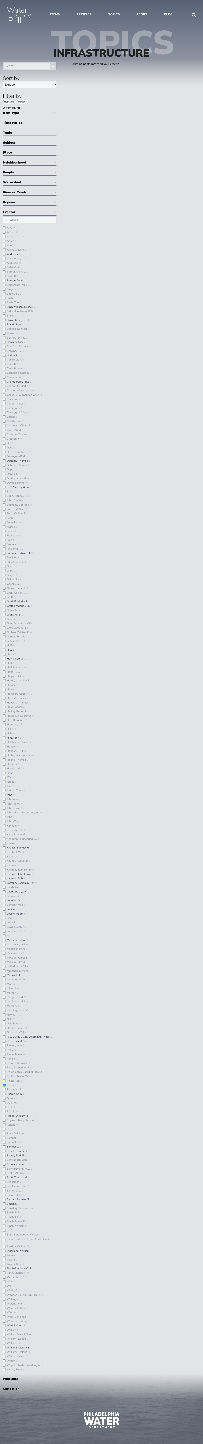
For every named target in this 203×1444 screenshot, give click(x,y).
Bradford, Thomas (18, 346)
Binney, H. (13, 293)
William (11, 1330)
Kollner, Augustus (17, 861)
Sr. (8, 1230)
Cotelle (11, 417)
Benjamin (12, 289)
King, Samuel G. (16, 834)
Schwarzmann (15, 1164)
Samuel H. (13, 1142)
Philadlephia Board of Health (24, 1072)
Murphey (12, 1006)
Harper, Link (14, 676)
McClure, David (16, 962)
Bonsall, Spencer (17, 329)
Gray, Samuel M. (16, 628)
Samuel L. (13, 1146)
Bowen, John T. (16, 337)
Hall (9, 663)
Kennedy (12, 825)
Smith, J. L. (13, 1217)
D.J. (9, 443)
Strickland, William (18, 1251)
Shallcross (13, 1182)
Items (55, 14)
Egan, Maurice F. (17, 496)
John (9, 795)
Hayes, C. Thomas (18, 702)
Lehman (11, 896)
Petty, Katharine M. (18, 1067)
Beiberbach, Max (17, 285)
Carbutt (11, 364)
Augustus (12, 263)
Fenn (10, 518)
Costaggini (13, 408)
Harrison (12, 685)
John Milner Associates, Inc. (23, 812)
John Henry (13, 804)
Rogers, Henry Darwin (20, 1120)
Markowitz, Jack (16, 944)
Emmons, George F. (18, 505)
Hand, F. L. (13, 672)
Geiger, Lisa (14, 579)
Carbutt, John (15, 368)
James (10, 781)
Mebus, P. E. (14, 975)
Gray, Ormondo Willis (20, 623)
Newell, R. (13, 1015)
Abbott (11, 232)
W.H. (10, 1286)
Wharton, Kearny (17, 1321)
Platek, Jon (13, 1080)
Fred (9, 540)
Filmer (10, 531)
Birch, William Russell (20, 307)
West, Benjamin (16, 1317)
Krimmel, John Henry (19, 869)
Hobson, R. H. (15, 751)
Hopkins (12, 764)
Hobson (11, 746)
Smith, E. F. (13, 1212)
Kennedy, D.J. (15, 830)
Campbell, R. (14, 359)
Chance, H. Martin (17, 386)
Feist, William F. (16, 513)
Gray (9, 619)
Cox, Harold (14, 430)
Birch (10, 298)
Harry (10, 689)
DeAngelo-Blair (16, 456)
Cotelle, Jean (14, 421)
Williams (12, 1343)
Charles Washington (19, 390)
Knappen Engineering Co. (22, 839)
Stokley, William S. (18, 1246)
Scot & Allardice (16, 1173)
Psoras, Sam (14, 1094)
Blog (168, 14)
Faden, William (16, 509)
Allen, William (15, 249)
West (10, 1312)
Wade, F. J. (13, 1290)
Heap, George (15, 707)
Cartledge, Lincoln (18, 373)
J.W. (9, 777)
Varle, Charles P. (16, 1273)
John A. (11, 799)
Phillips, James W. (18, 1076)
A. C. (9, 227)
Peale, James (14, 1054)
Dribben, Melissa (17, 465)
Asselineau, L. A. (17, 258)
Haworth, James (16, 698)
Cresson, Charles (17, 434)
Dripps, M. (13, 474)
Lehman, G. (13, 900)
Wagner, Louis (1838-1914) (24, 1295)
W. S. (10, 1281)
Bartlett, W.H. (15, 280)
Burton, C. (13, 355)
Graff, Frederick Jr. (17, 601)
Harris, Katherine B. (18, 680)
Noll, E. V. (12, 1023)
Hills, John (13, 737)
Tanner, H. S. (14, 1255)
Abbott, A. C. (14, 236)
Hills (9, 733)
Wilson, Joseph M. (18, 1356)
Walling (11, 1299)
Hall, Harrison (15, 667)
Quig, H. (12, 1102)
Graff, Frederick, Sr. (18, 606)
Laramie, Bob (15, 878)
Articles (83, 14)
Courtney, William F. (19, 425)
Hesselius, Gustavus (19, 716)
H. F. (9, 645)
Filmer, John (14, 535)
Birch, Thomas (15, 302)
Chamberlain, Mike (18, 381)
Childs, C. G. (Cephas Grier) (23, 395)
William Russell (16, 1338)
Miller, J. (11, 988)
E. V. (9, 491)
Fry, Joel (11, 557)
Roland (11, 1124)
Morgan (11, 993)
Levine (11, 909)
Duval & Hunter (16, 482)
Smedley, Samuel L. (18, 1208)
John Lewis (13, 808)
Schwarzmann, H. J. (18, 1168)
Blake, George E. (17, 320)
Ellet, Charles (15, 500)
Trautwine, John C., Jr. (19, 1268)
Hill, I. (10, 729)
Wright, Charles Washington (24, 1365)
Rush (10, 1129)
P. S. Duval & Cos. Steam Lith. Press (28, 1036)
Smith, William (15, 1226)
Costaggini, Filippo (18, 412)
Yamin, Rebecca (16, 1369)
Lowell (11, 922)
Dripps (11, 469)
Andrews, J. (14, 254)
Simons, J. (12, 1195)
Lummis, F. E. (15, 931)
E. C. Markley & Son (18, 487)
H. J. (9, 650)
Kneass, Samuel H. (18, 847)
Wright (11, 1361)
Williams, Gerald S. (18, 1347)
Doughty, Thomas (17, 461)
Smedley (12, 1204)
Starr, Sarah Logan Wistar (22, 1234)
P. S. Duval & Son (17, 1041)
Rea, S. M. (13, 1111)
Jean (9, 786)
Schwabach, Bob (17, 1160)
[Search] (52, 66)
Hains (10, 654)
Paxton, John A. (16, 1045)
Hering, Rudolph (17, 711)
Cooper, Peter (15, 403)
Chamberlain (14, 377)
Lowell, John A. (16, 927)
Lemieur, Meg (15, 905)
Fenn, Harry (14, 522)
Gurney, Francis (16, 636)
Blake (10, 315)
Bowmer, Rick (15, 342)
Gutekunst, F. (15, 641)
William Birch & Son (19, 1334)
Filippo (11, 526)
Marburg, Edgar (16, 940)
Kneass (11, 843)
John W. (11, 821)
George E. (13, 584)
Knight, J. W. (14, 852)
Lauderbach (14, 887)
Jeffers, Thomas (16, 790)
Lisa (9, 918)
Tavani (11, 1259)
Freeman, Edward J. (18, 553)
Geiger (11, 575)
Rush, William (15, 1133)
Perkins (11, 1058)
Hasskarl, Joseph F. (18, 693)
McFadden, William (18, 966)
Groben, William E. (18, 632)
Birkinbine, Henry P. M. (20, 311)
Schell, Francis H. (17, 1151)
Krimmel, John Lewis (19, 874)
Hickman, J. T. (15, 724)
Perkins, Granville (17, 1063)
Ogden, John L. (16, 1028)
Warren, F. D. (14, 1308)
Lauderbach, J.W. (17, 891)
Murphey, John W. (17, 1010)
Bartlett (11, 276)
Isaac (10, 773)
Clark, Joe (12, 399)
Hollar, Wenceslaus (18, 755)
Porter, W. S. (14, 1089)
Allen (10, 245)
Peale (10, 1050)
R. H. (10, 1107)
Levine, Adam (15, 913)
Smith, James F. (16, 1221)
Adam (10, 241)
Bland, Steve (14, 324)
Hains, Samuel (15, 658)
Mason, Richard (16, 949)
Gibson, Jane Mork (18, 588)
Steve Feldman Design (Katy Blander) (29, 1239)
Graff (10, 597)
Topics (114, 14)
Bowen (11, 333)
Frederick (12, 544)
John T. (11, 817)
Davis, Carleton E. (17, 452)
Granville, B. (14, 614)
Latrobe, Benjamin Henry (22, 883)
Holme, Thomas (16, 760)
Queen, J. (12, 1098)
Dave (10, 447)
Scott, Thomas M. (17, 1177)
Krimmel (12, 865)
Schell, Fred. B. (16, 1155)
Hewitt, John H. (16, 720)
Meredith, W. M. (16, 979)
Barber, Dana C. (16, 271)
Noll (9, 1019)
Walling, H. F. (15, 1303)
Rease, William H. (18, 1116)
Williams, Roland (17, 1352)
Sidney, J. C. (14, 1190)
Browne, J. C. (14, 351)
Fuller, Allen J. (15, 562)
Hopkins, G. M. (15, 768)
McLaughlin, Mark (17, 971)
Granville (12, 610)
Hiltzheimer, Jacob (18, 742)
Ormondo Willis (16, 1032)
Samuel (11, 1138)
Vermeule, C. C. (16, 1277)
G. (8, 566)
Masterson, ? (14, 953)
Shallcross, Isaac (17, 1186)
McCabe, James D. (18, 957)
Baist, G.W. (13, 267)
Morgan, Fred (15, 997)
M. (8, 935)
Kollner (11, 856)
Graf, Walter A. (16, 592)
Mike (9, 984)
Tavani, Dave (14, 1264)
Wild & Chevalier (17, 1325)
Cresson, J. (13, 438)
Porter (10, 1085)
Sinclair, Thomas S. (18, 1199)
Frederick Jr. (14, 548)
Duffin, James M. (16, 478)
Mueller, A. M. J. (16, 1001)
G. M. (10, 570)
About (141, 14)
